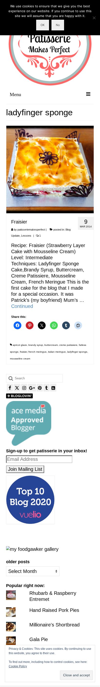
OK (43, 25)
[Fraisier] (50, 169)
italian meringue (57, 351)
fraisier (23, 351)
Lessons (26, 235)
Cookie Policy (18, 666)
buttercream (51, 345)
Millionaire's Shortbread (54, 624)
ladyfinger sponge (77, 351)
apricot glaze (20, 345)
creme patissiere (68, 345)
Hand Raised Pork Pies (54, 610)
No (58, 25)
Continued (22, 306)
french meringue (37, 351)
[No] (94, 17)
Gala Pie (38, 639)
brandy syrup (35, 345)
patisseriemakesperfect (31, 229)
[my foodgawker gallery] (32, 549)
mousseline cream (20, 358)
